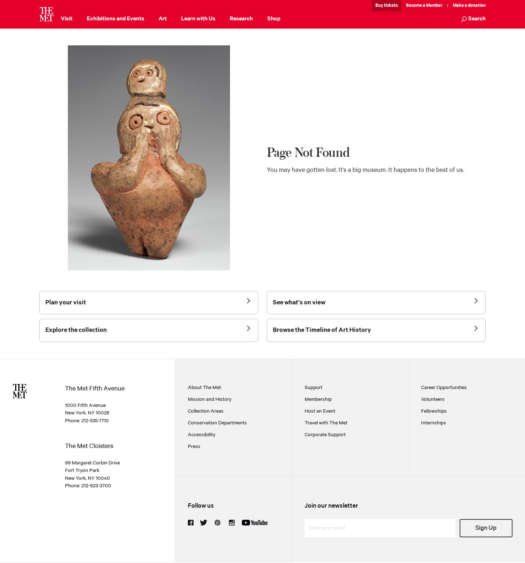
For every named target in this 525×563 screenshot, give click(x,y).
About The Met (204, 387)
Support (313, 387)
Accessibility (201, 434)
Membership (318, 399)
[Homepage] (46, 14)
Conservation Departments (217, 423)
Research (241, 19)
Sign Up (485, 528)
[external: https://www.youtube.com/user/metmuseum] (255, 522)
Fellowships (434, 411)
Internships (433, 423)
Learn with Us (198, 19)
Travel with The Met (326, 423)
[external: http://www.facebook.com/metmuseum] (191, 522)
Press (194, 446)
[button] (473, 19)
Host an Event (320, 411)
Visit (66, 19)
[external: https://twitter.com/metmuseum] (203, 522)
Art (163, 19)
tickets (391, 6)
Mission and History (209, 399)
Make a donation (469, 6)
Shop (273, 19)
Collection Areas (206, 411)
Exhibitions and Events (115, 19)
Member (434, 6)
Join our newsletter (331, 506)
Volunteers (433, 399)
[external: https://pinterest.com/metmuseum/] (217, 522)
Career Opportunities (444, 387)
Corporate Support (325, 434)
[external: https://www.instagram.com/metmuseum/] (232, 522)
